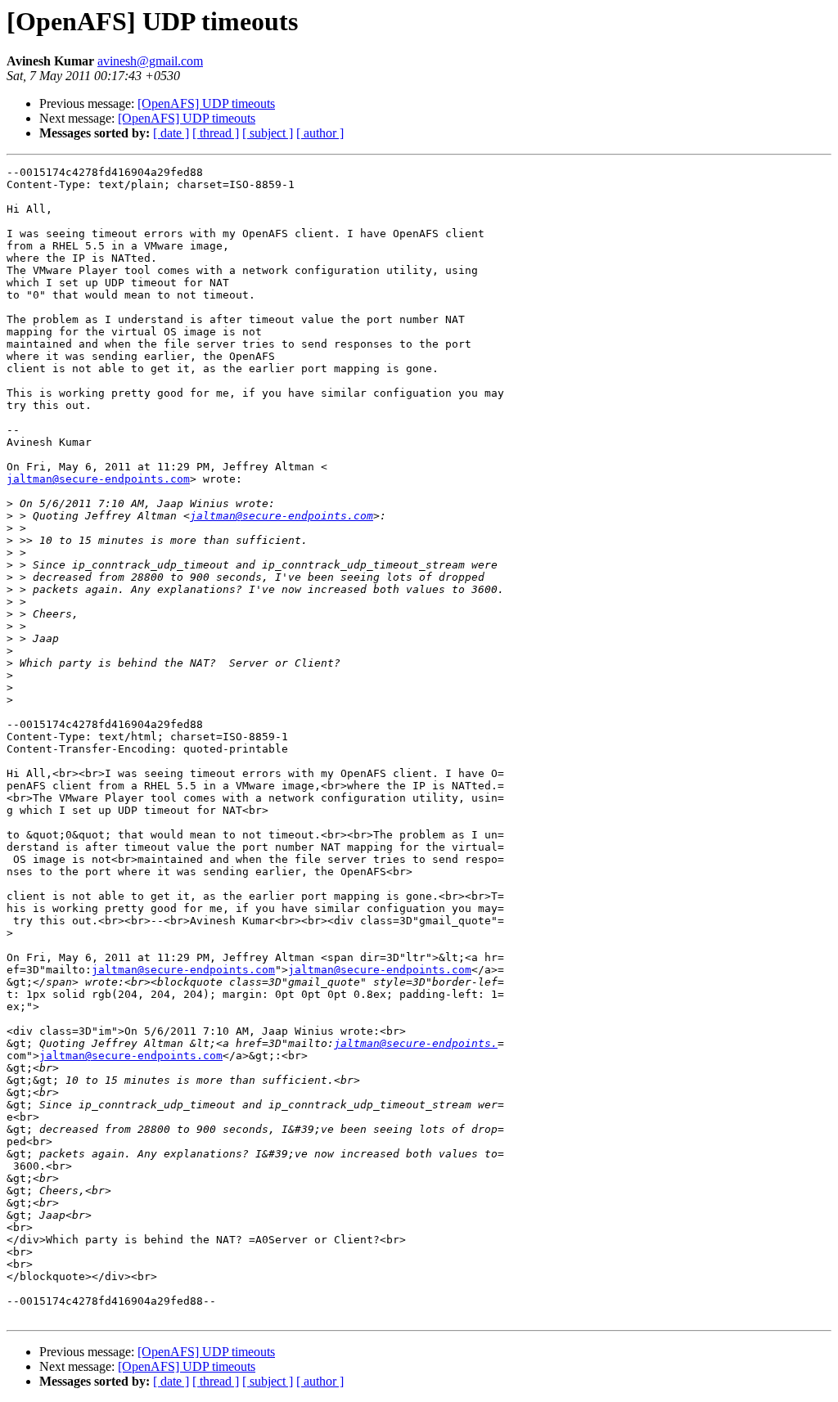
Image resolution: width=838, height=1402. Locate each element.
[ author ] (320, 133)
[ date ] (171, 133)
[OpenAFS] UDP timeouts (206, 103)
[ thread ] (215, 133)
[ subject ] (267, 133)
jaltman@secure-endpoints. (416, 1043)
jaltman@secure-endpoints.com (98, 479)
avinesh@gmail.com (150, 61)
